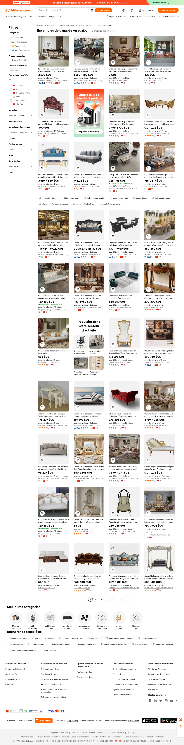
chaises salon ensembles (95, 198)
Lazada (92, 733)
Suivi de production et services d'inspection (54, 690)
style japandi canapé (162, 198)
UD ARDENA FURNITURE (119, 362)
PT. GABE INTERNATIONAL (49, 362)
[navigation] (20, 313)
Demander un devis (85, 677)
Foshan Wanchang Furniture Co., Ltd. (53, 186)
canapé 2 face (141, 198)
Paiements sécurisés (50, 669)
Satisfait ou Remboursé (51, 674)
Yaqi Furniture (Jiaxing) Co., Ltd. (157, 362)
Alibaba (40, 25)
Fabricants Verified (84, 672)
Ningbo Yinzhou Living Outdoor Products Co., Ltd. (124, 254)
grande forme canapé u (111, 204)
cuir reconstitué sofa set (85, 204)
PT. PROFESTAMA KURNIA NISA (157, 133)
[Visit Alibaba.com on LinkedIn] (155, 700)
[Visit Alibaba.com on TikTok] (176, 700)
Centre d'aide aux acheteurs (124, 669)
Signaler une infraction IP (123, 689)
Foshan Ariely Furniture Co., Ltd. (87, 425)
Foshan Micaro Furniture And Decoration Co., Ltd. (89, 307)
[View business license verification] (116, 741)
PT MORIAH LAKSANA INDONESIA (123, 133)
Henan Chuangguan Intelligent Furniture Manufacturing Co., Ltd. (53, 80)
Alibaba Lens (17, 721)
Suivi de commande (156, 679)
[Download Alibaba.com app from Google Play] (169, 720)
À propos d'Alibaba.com (15, 663)
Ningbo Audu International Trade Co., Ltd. (159, 254)
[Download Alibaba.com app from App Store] (150, 720)
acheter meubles (61, 204)
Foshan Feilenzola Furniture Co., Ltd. (159, 186)
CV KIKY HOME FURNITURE (156, 425)
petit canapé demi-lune (87, 644)
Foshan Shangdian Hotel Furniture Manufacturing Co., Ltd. (53, 478)
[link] (180, 719)
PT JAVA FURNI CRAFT (119, 80)
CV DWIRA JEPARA (117, 425)
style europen (96, 638)
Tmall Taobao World (79, 733)
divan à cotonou (50, 650)
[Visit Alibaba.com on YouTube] (171, 700)
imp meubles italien (49, 198)
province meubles (37, 644)
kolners (44, 204)
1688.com (64, 733)
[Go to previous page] (85, 599)
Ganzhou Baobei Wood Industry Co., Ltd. (89, 254)
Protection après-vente (51, 684)
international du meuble (61, 644)
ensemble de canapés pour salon (23, 650)
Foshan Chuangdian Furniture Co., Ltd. (53, 254)
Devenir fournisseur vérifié (159, 684)
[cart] (133, 11)
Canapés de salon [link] (104, 25)
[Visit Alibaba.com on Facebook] (150, 700)
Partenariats (153, 689)
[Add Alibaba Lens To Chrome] (44, 720)
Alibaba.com (133, 721)
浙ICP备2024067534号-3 (160, 741)
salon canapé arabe (120, 198)
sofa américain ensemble (44, 638)
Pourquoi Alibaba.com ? (15, 669)
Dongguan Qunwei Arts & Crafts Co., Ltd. (53, 133)
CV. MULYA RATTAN (152, 80)
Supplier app (72, 721)
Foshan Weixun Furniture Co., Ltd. (123, 188)
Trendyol (120, 733)
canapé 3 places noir (19, 638)
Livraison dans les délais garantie (54, 679)
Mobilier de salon (85, 25)
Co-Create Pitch (12, 674)
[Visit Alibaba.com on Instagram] (166, 700)
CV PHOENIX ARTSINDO (154, 307)
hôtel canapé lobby (71, 198)
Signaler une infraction (122, 695)
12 (123, 599)
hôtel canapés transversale (72, 638)
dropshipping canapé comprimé (121, 638)
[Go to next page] (128, 599)
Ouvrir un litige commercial (124, 679)
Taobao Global (103, 733)
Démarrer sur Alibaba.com (159, 674)
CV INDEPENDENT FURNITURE (87, 186)
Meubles (51, 25)
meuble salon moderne (164, 644)
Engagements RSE (13, 679)
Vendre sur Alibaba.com (158, 669)
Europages (131, 733)
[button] (92, 10)
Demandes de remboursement (125, 684)
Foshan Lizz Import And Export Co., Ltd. (124, 307)
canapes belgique (141, 644)
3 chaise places (17, 644)
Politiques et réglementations (53, 697)
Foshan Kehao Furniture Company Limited (89, 80)
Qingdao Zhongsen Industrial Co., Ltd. (53, 309)
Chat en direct (119, 674)
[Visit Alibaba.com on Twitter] (160, 700)
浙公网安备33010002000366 (136, 741)
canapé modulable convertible (115, 644)
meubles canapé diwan (149, 638)
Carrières (9, 684)
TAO (113, 733)
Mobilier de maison (66, 25)
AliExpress (53, 733)
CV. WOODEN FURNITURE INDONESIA (53, 425)
